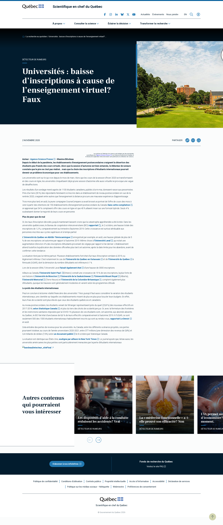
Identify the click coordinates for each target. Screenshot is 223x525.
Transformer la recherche (153, 23)
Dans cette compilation (119, 205)
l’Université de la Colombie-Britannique (80, 279)
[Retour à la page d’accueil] (23, 36)
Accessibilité (158, 481)
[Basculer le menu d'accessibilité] (198, 14)
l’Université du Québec (119, 259)
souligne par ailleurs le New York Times (78, 339)
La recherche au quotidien (36, 36)
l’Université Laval (102, 240)
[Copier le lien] (187, 140)
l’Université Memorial (32, 279)
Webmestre (118, 487)
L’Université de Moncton (45, 276)
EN (185, 14)
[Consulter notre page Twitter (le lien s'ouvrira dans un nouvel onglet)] (128, 14)
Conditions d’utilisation (71, 481)
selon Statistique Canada (45, 308)
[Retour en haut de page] (212, 516)
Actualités (145, 14)
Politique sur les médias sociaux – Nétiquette (88, 487)
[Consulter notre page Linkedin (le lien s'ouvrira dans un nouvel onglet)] (116, 14)
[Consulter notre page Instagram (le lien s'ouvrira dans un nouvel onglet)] (110, 14)
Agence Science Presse (41, 159)
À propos (57, 23)
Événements (158, 14)
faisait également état (70, 268)
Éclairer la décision (118, 23)
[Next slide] (98, 439)
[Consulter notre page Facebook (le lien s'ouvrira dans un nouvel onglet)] (104, 14)
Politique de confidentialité (45, 481)
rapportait (93, 225)
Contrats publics (93, 481)
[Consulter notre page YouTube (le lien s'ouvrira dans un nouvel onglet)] (133, 14)
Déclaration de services (179, 481)
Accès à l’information (139, 481)
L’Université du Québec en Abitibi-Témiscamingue (46, 237)
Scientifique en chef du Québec (77, 7)
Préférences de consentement (142, 487)
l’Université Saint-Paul (50, 273)
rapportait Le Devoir (119, 318)
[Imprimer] (199, 140)
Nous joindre (172, 14)
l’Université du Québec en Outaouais (83, 259)
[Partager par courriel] (193, 140)
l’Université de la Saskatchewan (75, 276)
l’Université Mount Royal (105, 276)
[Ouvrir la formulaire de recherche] (191, 14)
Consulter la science (85, 23)
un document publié (63, 334)
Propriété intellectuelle (115, 481)
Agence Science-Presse (103, 155)
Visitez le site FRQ (155, 466)
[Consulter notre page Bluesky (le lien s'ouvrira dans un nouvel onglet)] (122, 14)
